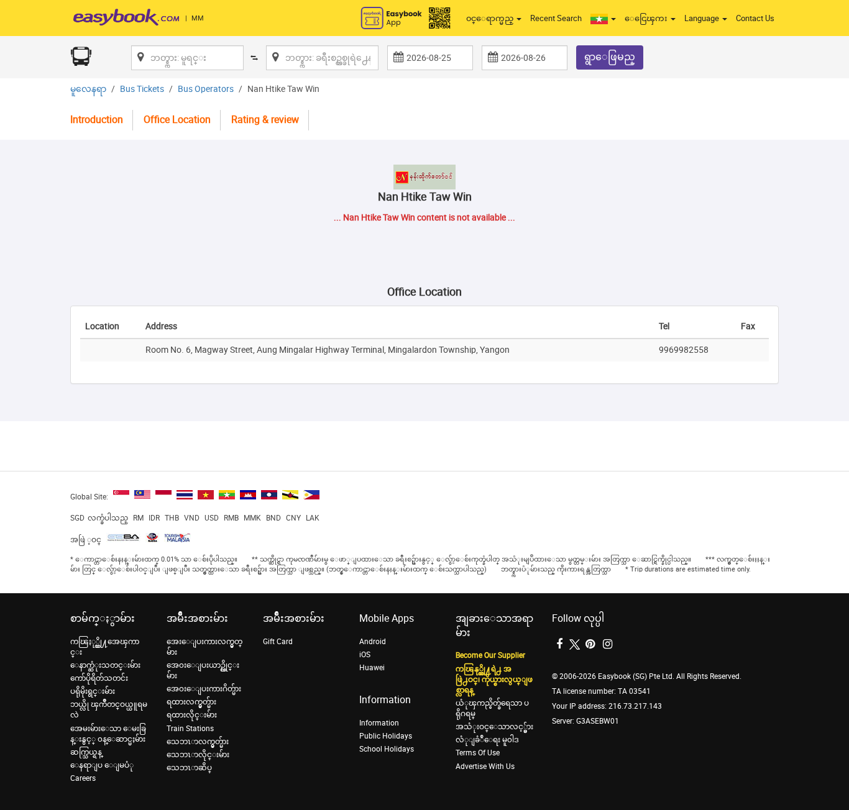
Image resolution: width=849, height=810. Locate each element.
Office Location (177, 119)
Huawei (372, 667)
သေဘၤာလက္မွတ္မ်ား (198, 741)
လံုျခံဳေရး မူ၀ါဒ (487, 739)
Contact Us (755, 18)
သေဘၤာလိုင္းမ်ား (198, 754)
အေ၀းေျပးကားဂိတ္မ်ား (204, 689)
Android (372, 641)
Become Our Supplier (490, 655)
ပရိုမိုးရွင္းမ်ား (92, 691)
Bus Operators (206, 89)
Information (379, 723)
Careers (83, 778)
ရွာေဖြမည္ (609, 57)
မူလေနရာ (88, 89)
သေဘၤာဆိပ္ (189, 767)
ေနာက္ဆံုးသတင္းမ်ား (105, 665)
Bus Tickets (142, 89)
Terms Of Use (478, 753)
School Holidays (386, 749)
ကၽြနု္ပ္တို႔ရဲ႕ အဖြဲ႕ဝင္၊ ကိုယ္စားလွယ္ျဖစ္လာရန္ (494, 679)
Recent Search (556, 18)
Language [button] (702, 18)
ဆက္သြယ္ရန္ (86, 752)
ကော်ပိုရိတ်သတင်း (99, 678)
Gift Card (278, 641)
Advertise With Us (485, 766)
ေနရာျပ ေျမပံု (102, 765)
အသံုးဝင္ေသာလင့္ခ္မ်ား (494, 726)
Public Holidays (385, 736)
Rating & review (265, 119)
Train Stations (190, 728)
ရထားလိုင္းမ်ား (192, 715)
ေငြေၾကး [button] (647, 18)
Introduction (96, 119)
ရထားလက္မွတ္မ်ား (191, 702)
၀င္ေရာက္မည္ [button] (490, 18)
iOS (364, 654)
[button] (603, 18)
